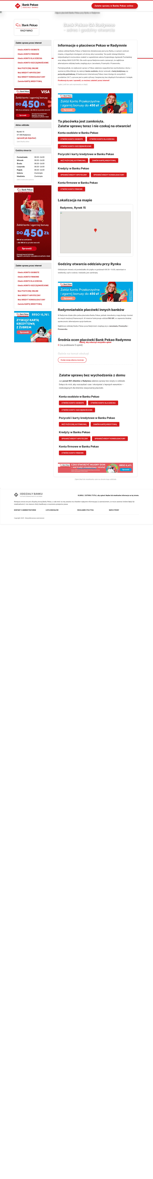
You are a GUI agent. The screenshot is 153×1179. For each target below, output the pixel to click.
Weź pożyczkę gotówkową (72, 160)
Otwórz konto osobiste (71, 139)
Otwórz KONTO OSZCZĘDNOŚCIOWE (33, 63)
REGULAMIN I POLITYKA (85, 510)
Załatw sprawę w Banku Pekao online (114, 6)
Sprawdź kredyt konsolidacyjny (108, 175)
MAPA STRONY (114, 510)
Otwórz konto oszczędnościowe (75, 146)
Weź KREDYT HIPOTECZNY (29, 73)
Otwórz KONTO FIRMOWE (28, 54)
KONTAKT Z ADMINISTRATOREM (25, 510)
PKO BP (111, 318)
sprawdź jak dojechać (26, 138)
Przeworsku (62, 329)
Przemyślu (123, 326)
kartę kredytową (118, 71)
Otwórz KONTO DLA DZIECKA (30, 58)
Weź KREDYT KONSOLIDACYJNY (31, 77)
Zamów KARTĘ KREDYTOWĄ (30, 81)
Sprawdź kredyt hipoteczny (73, 175)
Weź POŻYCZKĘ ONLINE (28, 68)
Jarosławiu (113, 326)
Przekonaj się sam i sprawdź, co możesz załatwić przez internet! (83, 80)
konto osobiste (92, 71)
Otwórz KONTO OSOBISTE (28, 50)
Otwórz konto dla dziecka (102, 139)
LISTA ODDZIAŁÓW (52, 510)
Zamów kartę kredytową (104, 160)
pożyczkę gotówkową (66, 74)
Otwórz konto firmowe (71, 189)
